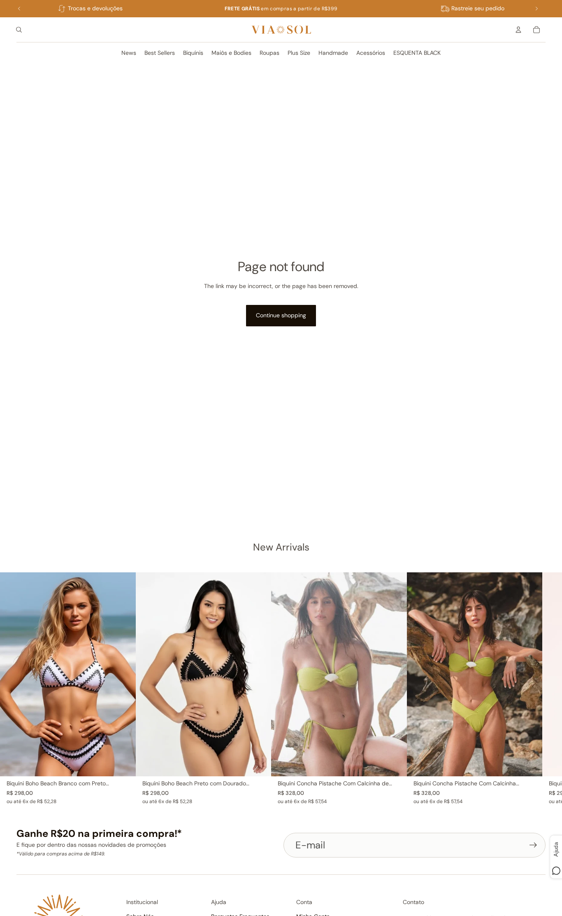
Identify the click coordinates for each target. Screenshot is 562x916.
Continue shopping (281, 315)
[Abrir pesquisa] (19, 30)
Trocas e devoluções (95, 8)
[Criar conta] (533, 845)
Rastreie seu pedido (477, 8)
